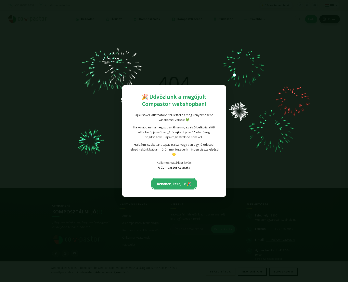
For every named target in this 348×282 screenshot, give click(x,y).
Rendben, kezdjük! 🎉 (174, 184)
